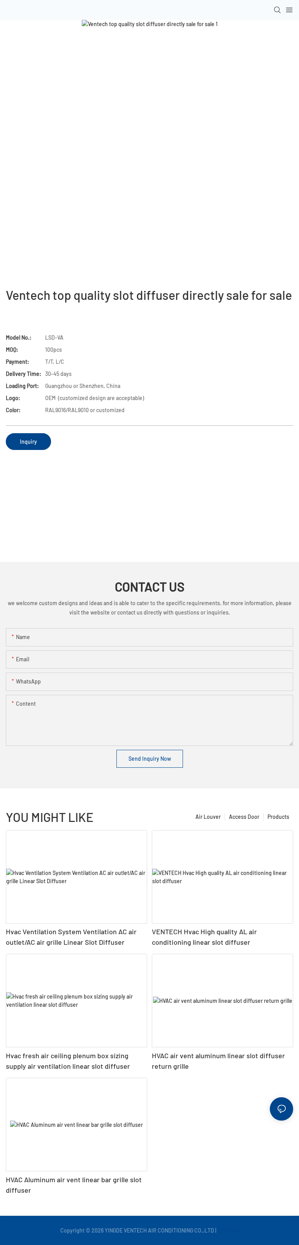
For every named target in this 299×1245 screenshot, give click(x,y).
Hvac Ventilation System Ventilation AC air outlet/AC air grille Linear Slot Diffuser (71, 936)
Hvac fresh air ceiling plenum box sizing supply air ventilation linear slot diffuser (68, 1060)
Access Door (244, 816)
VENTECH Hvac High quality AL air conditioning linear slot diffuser (204, 936)
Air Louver (208, 816)
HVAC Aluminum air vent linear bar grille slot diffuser (74, 1184)
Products (278, 816)
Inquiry (28, 441)
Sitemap (228, 1230)
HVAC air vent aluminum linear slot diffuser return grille (218, 1060)
